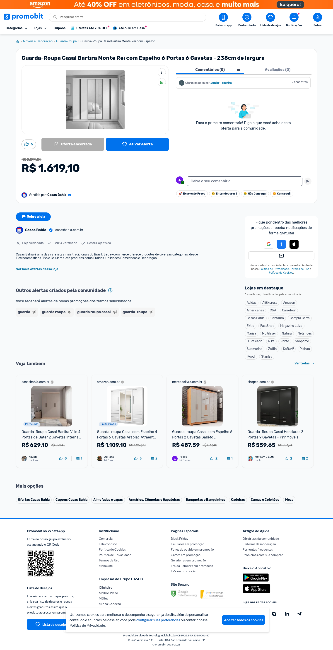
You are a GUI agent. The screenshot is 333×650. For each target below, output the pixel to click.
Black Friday (179, 538)
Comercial (106, 538)
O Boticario (254, 341)
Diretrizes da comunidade (261, 538)
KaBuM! (288, 349)
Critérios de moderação (259, 544)
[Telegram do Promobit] (299, 613)
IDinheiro (105, 587)
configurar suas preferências (158, 620)
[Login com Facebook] (281, 244)
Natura (287, 333)
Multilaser (269, 333)
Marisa (251, 333)
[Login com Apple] (294, 244)
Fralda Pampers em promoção (192, 566)
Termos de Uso (299, 269)
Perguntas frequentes (258, 549)
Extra (250, 326)
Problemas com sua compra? (263, 555)
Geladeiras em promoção (188, 560)
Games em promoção (185, 555)
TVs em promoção (183, 571)
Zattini (272, 349)
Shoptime (302, 341)
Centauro (277, 318)
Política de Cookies (281, 272)
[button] (265, 244)
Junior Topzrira (221, 82)
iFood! (251, 357)
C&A (273, 310)
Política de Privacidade (274, 269)
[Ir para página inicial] (19, 41)
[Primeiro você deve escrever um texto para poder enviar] (307, 181)
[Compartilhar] (162, 82)
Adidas (251, 303)
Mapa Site (106, 566)
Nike (271, 341)
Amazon (289, 303)
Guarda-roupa (66, 41)
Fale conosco (108, 544)
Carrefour (289, 310)
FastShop (267, 326)
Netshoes (305, 333)
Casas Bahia (256, 318)
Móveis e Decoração (38, 41)
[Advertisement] (103, 336)
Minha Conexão (110, 604)
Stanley (266, 357)
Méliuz (103, 598)
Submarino (254, 349)
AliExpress (269, 303)
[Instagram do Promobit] (274, 613)
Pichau (305, 349)
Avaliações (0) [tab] (277, 69)
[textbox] (245, 181)
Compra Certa (300, 318)
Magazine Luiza (291, 326)
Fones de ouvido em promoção (192, 549)
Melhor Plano (108, 593)
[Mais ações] (162, 72)
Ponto (284, 341)
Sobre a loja (36, 217)
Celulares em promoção (187, 544)
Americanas (255, 310)
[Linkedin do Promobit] (287, 613)
